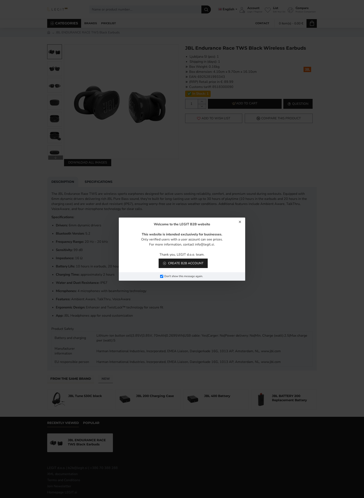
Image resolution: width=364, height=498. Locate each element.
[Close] (240, 222)
